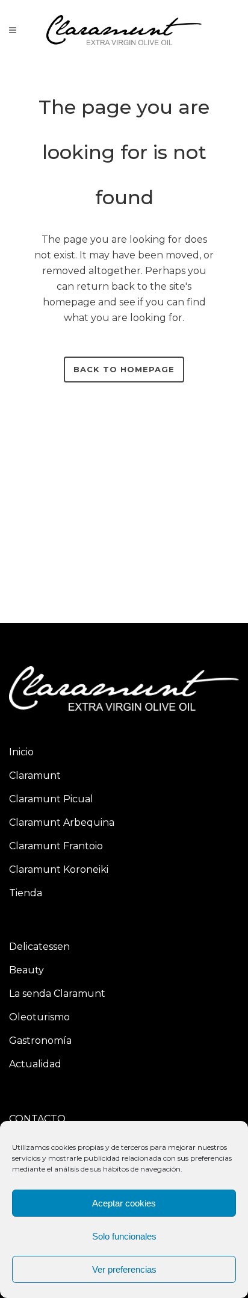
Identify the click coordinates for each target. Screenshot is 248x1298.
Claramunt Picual (51, 799)
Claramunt (35, 775)
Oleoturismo (39, 1017)
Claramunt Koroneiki (58, 869)
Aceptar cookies (124, 1203)
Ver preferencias (124, 1269)
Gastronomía (40, 1040)
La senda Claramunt (57, 993)
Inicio (21, 752)
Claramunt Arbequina (61, 822)
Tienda (25, 893)
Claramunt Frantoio (56, 846)
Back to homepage (124, 369)
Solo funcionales (124, 1236)
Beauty (26, 970)
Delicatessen (39, 946)
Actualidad (35, 1064)
